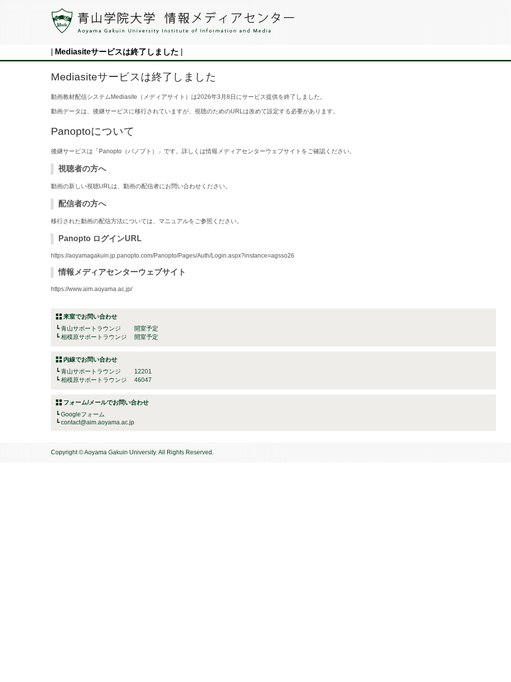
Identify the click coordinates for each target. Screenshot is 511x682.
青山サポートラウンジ (91, 328)
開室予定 (109, 328)
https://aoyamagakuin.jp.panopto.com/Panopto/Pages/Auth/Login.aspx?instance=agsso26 (172, 255)
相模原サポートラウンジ (94, 337)
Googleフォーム (83, 414)
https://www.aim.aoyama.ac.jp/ (91, 289)
